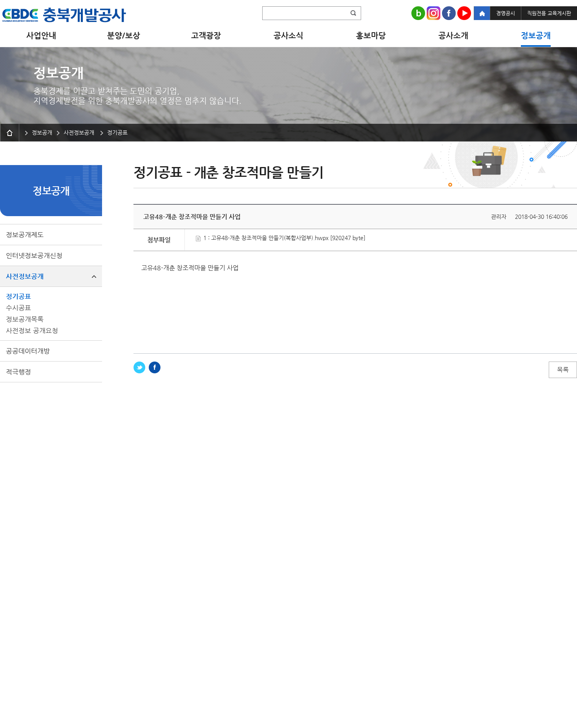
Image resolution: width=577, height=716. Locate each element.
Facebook (448, 13)
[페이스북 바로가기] (155, 367)
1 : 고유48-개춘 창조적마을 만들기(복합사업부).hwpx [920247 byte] (283, 238)
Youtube (464, 13)
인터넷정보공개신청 (34, 255)
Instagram (433, 13)
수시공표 (18, 308)
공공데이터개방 (28, 351)
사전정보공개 (25, 276)
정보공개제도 (25, 235)
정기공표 (18, 296)
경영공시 (505, 13)
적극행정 (18, 372)
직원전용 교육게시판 (549, 13)
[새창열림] (139, 367)
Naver (418, 13)
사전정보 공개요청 (32, 330)
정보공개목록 (25, 319)
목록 (563, 369)
